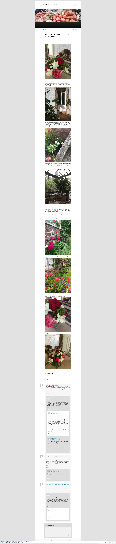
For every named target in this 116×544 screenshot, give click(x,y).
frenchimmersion (53, 438)
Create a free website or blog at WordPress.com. (51, 540)
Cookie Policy (20, 542)
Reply (48, 409)
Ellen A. (51, 412)
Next (76, 29)
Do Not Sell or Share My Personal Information (65, 540)
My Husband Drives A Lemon (48, 5)
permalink (50, 379)
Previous (72, 29)
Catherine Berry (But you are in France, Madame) (53, 484)
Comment (68, 535)
